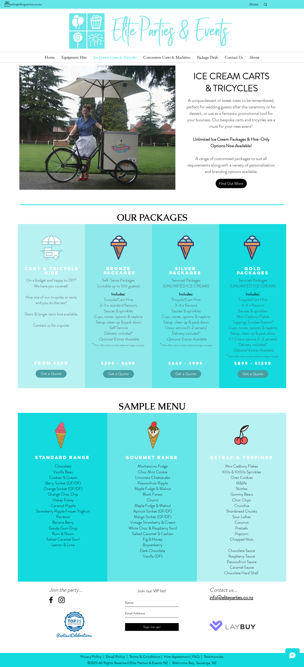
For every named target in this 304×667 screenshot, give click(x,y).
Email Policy (115, 657)
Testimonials (213, 657)
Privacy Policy (91, 657)
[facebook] (51, 600)
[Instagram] (61, 600)
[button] (97, 128)
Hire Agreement (177, 657)
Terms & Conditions (144, 657)
